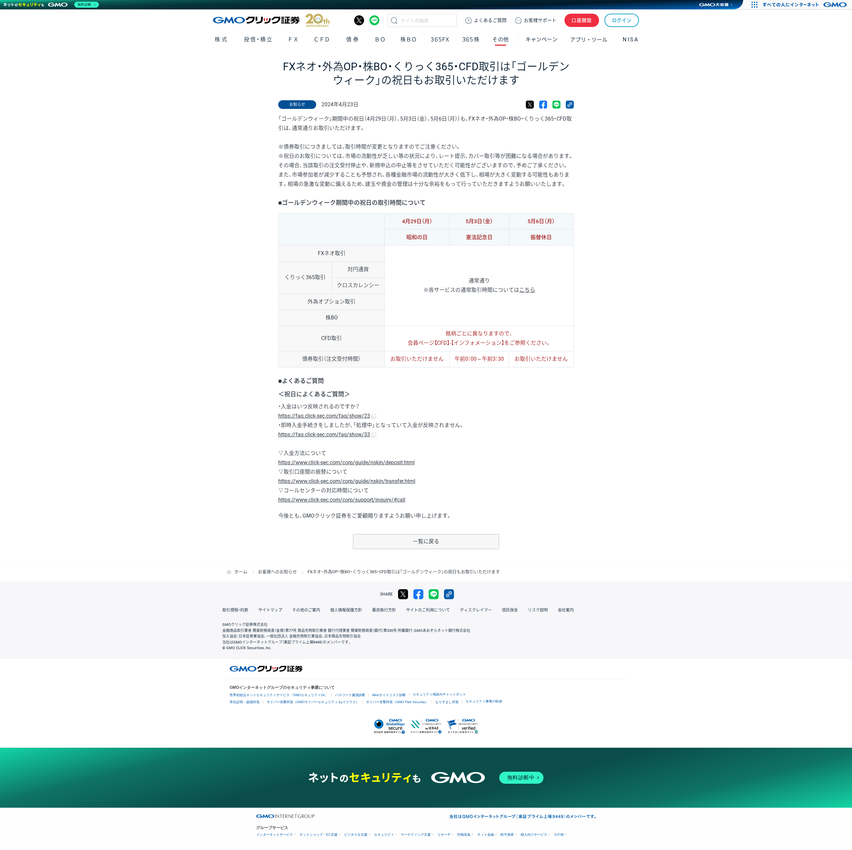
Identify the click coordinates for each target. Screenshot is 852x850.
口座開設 (581, 20)
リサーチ (444, 834)
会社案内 (566, 610)
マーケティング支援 (416, 834)
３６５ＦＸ (439, 39)
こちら (527, 290)
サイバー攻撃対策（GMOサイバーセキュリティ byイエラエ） (313, 702)
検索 (394, 20)
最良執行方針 (384, 610)
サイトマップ (270, 610)
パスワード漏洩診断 (350, 695)
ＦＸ (293, 39)
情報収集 (464, 834)
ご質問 (490, 20)
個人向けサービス (534, 834)
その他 (559, 834)
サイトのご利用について (428, 610)
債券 (353, 39)
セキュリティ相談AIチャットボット (439, 694)
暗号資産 (507, 834)
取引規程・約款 (235, 610)
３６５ (471, 39)
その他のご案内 (306, 610)
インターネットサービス (274, 834)
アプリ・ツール (588, 39)
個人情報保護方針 (346, 610)
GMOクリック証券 (271, 20)
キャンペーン (541, 39)
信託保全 (510, 610)
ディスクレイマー (476, 610)
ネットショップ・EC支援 (318, 834)
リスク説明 (538, 610)
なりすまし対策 (447, 702)
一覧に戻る (426, 541)
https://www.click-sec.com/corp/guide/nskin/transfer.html (346, 481)
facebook (543, 105)
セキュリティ (384, 834)
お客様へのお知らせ (277, 571)
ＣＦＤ (322, 39)
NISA (631, 39)
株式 (221, 39)
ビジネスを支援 (355, 834)
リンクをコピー (570, 105)
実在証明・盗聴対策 (245, 702)
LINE (374, 20)
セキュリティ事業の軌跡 (484, 701)
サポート (540, 20)
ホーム (240, 571)
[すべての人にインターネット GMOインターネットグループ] (805, 4)
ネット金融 (485, 834)
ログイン (622, 20)
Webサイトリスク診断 (389, 695)
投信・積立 (258, 39)
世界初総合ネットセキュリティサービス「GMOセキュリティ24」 (279, 695)
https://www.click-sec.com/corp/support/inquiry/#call (341, 500)
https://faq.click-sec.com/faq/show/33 (324, 434)
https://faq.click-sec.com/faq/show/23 (324, 416)
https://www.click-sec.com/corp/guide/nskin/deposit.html (346, 462)
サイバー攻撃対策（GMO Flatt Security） (397, 702)
